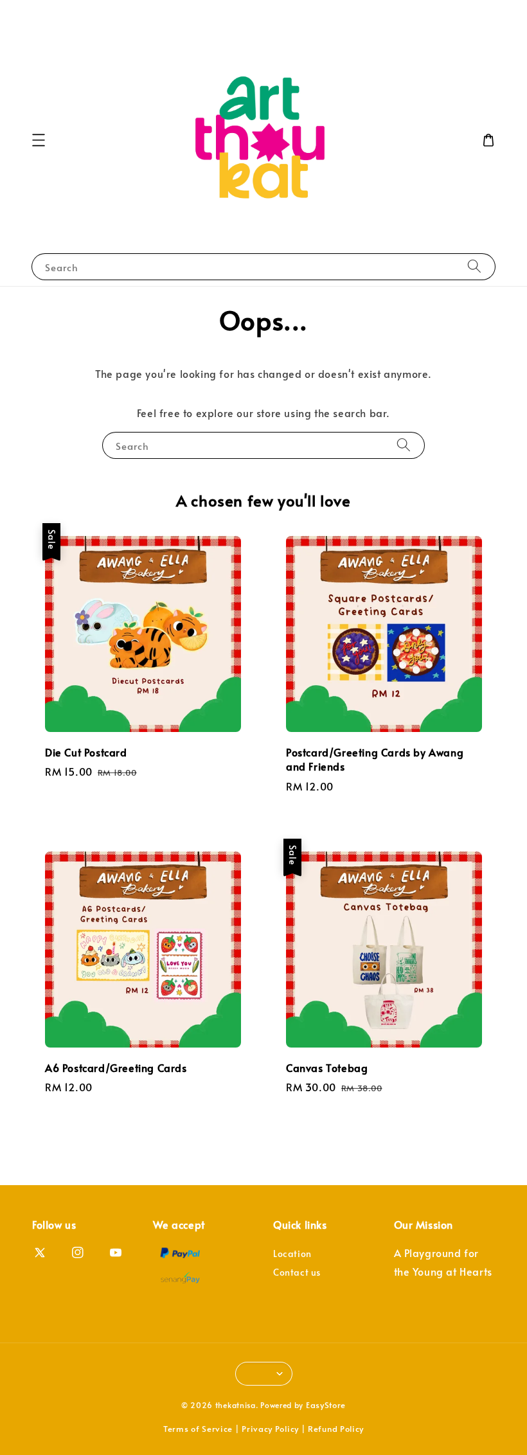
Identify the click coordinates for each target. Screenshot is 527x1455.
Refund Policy (336, 1428)
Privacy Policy (270, 1428)
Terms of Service (198, 1428)
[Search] (474, 266)
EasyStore (326, 1405)
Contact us (297, 1272)
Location (292, 1254)
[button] (38, 140)
